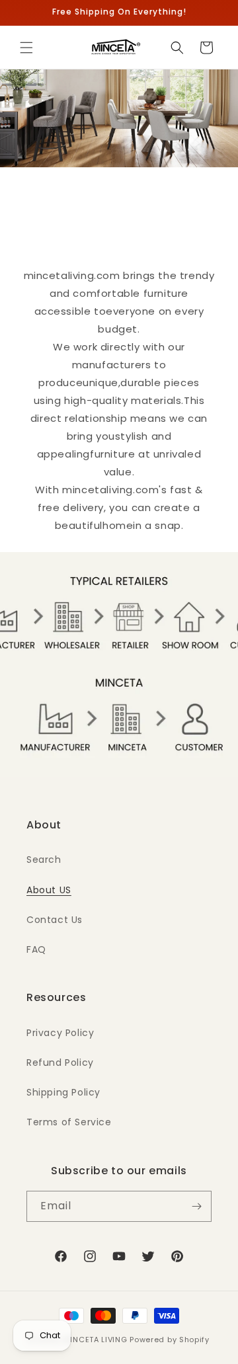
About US (48, 890)
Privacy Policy (60, 1032)
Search (43, 859)
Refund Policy (60, 1062)
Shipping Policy (63, 1092)
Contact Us (54, 919)
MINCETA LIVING (95, 1339)
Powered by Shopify (170, 1339)
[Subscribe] (196, 1206)
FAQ (36, 949)
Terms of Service (69, 1122)
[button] (26, 47)
